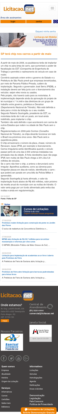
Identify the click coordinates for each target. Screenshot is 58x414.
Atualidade (5, 374)
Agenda (33, 381)
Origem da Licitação (9, 381)
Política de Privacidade (41, 404)
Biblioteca (5, 407)
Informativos (6, 392)
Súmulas (33, 374)
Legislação (35, 398)
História (4, 378)
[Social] (40, 332)
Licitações (34, 370)
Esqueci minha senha (46, 31)
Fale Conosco (36, 401)
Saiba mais (6, 403)
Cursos (4, 396)
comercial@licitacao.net (41, 313)
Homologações (36, 378)
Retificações (35, 385)
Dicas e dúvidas (36, 389)
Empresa (5, 370)
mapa (5, 320)
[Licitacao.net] (19, 10)
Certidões (5, 399)
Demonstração (37, 395)
